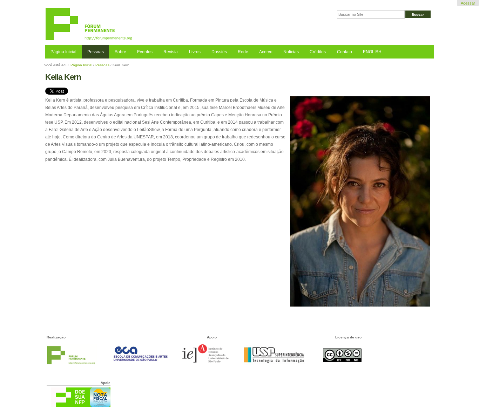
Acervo (265, 51)
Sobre (120, 51)
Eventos (145, 51)
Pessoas (95, 51)
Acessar (468, 3)
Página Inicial (63, 51)
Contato (344, 51)
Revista (170, 51)
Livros (195, 51)
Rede (243, 51)
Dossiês (219, 51)
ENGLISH (372, 51)
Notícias (291, 51)
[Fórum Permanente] (142, 24)
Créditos (318, 51)
